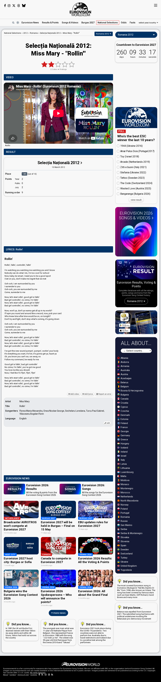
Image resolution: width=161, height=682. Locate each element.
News (30, 22)
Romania (125, 517)
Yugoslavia (126, 570)
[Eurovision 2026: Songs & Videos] (136, 238)
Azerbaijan (125, 378)
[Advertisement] (58, 220)
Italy (122, 459)
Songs (70, 22)
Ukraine (124, 561)
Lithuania (125, 468)
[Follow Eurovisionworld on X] (13, 6)
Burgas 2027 (87, 22)
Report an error (104, 394)
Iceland (124, 447)
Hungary (124, 443)
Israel (123, 455)
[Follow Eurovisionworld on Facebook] (5, 6)
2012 (25, 33)
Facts (132, 22)
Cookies (33, 675)
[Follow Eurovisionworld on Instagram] (9, 6)
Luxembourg (126, 472)
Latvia (123, 464)
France (124, 427)
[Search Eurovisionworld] (13, 22)
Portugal (124, 512)
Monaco (124, 484)
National (108, 22)
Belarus (124, 382)
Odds (124, 22)
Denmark (125, 415)
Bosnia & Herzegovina (131, 390)
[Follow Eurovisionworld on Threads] (18, 6)
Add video (74, 394)
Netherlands (126, 496)
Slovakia (124, 537)
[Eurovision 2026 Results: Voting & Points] (136, 270)
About (5, 675)
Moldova (124, 480)
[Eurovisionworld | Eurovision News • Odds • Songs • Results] (80, 9)
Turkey (123, 557)
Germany (125, 435)
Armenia (124, 366)
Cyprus (124, 407)
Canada (124, 398)
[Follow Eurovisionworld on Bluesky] (24, 6)
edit (108, 423)
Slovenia (124, 541)
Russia (124, 521)
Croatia (124, 402)
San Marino (126, 525)
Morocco (125, 492)
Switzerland (126, 553)
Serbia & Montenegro (131, 533)
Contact (13, 675)
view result (136, 200)
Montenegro (126, 488)
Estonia (124, 419)
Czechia (124, 411)
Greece (124, 439)
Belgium (124, 386)
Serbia (123, 529)
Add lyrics (88, 394)
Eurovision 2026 (136, 215)
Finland (124, 423)
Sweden (124, 549)
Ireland (124, 451)
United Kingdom (128, 565)
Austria (124, 374)
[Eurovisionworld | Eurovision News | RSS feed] (52, 675)
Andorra (124, 362)
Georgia (124, 431)
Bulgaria (124, 394)
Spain (123, 545)
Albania (124, 358)
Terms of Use (23, 675)
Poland (124, 508)
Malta (123, 476)
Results (50, 22)
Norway (124, 504)
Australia (125, 370)
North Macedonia (129, 500)
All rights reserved (37, 673)
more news (59, 612)
